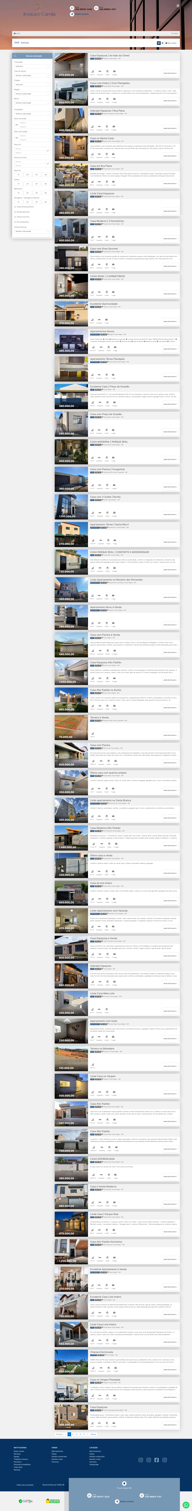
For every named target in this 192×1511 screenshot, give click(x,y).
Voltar (175, 33)
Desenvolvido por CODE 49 (53, 1485)
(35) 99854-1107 (107, 9)
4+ (46, 175)
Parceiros (17, 1462)
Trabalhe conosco (21, 1459)
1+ (19, 175)
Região (17, 89)
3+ (37, 175)
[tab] (32, 56)
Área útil (17, 144)
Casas (54, 1454)
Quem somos (19, 1451)
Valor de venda (20, 119)
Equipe (16, 1456)
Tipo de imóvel (20, 71)
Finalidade (18, 109)
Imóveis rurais (57, 1459)
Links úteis (18, 1467)
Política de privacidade (25, 1485)
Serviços (17, 1454)
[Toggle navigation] (178, 5)
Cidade (17, 80)
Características (20, 227)
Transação (18, 62)
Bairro (16, 99)
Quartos (17, 170)
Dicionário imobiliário (22, 1464)
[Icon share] (141, 1460)
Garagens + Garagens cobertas (26, 198)
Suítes (16, 180)
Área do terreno (20, 157)
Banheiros (18, 189)
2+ (28, 175)
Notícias (17, 1470)
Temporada (93, 1464)
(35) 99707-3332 (83, 9)
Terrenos (55, 1462)
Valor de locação (20, 131)
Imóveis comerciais (59, 1456)
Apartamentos (57, 1451)
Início (18, 33)
